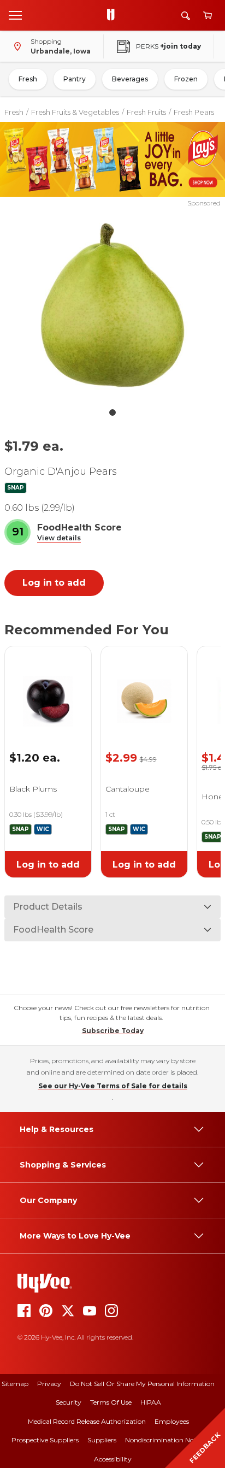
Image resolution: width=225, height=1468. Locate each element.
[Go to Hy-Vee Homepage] (113, 15)
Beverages (130, 79)
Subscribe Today (113, 1031)
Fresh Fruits (146, 112)
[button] (59, 538)
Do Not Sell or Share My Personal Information (142, 1383)
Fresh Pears (194, 112)
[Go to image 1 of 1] (112, 412)
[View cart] (207, 16)
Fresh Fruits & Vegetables (75, 112)
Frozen (186, 79)
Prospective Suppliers (45, 1440)
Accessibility (113, 1459)
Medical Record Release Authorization (87, 1421)
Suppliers (101, 1440)
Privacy (49, 1383)
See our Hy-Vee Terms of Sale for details (112, 1086)
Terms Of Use (111, 1402)
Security (68, 1402)
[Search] (185, 15)
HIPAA (150, 1402)
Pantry (74, 79)
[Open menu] (15, 14)
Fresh (28, 79)
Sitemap (15, 1383)
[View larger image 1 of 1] (112, 305)
